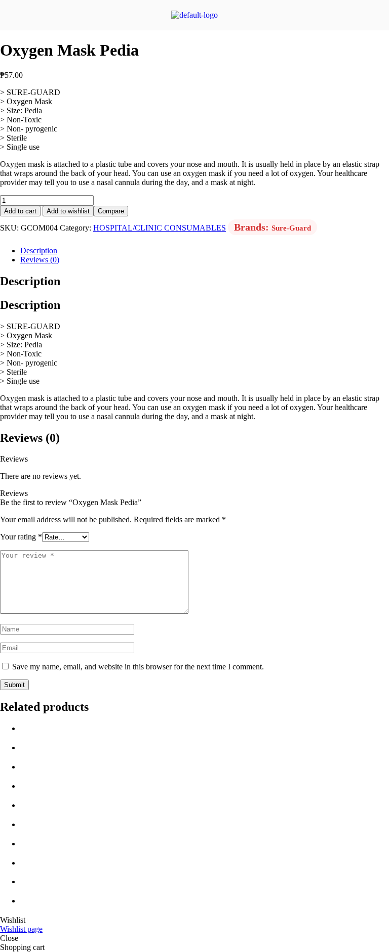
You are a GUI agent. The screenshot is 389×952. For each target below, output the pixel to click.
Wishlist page (21, 929)
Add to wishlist (68, 211)
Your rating (21, 536)
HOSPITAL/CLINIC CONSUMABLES (159, 227)
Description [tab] (30, 281)
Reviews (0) (39, 259)
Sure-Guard (291, 228)
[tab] (204, 250)
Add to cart (20, 211)
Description (38, 250)
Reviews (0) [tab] (30, 437)
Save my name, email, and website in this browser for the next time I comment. (138, 666)
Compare (111, 211)
